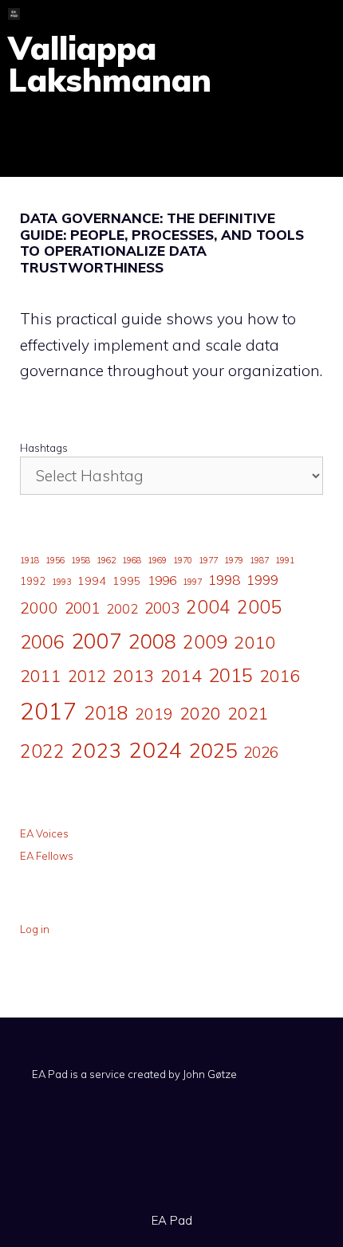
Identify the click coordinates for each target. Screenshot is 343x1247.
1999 (262, 580)
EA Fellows (46, 855)
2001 (82, 608)
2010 (254, 642)
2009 (205, 641)
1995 (126, 581)
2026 (260, 752)
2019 (154, 713)
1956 (55, 560)
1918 (29, 560)
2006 (42, 641)
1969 (157, 560)
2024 (155, 749)
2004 (208, 606)
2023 (96, 750)
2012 (87, 676)
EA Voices (44, 833)
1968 (131, 560)
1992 (32, 580)
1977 (208, 560)
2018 (106, 712)
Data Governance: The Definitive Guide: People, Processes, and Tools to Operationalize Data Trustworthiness (162, 243)
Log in (34, 929)
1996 (162, 580)
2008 (152, 641)
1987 (259, 560)
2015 (230, 675)
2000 (39, 608)
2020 (200, 712)
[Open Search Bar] (270, 14)
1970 (182, 560)
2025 (213, 750)
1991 (284, 560)
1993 (61, 581)
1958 (80, 560)
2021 (248, 712)
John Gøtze (210, 1074)
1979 (233, 560)
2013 (133, 676)
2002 (122, 609)
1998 (224, 579)
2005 (259, 606)
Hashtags (44, 447)
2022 (42, 751)
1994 (91, 581)
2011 (40, 675)
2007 (96, 640)
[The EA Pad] (14, 14)
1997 (192, 581)
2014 (181, 675)
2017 (48, 710)
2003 (161, 608)
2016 (280, 675)
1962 (106, 560)
